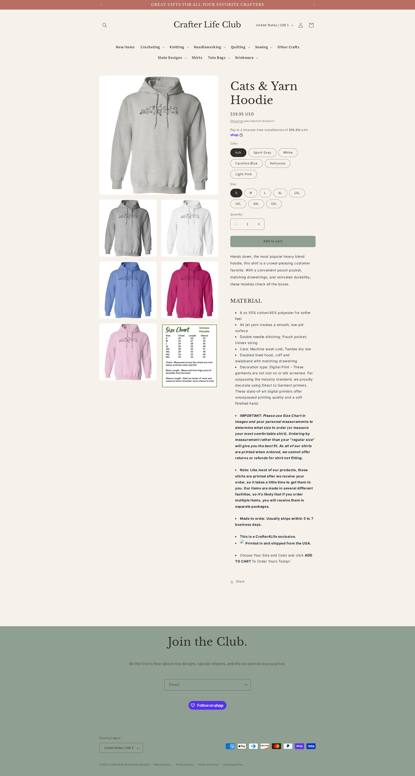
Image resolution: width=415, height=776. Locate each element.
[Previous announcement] (101, 4)
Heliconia (277, 163)
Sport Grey (262, 152)
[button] (104, 25)
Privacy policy (185, 764)
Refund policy (162, 764)
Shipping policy (233, 764)
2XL (297, 193)
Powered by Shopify (137, 765)
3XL (238, 203)
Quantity (236, 214)
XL (280, 193)
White (288, 152)
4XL (256, 203)
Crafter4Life (116, 765)
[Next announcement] (314, 4)
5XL (274, 203)
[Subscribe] (245, 684)
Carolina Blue (246, 163)
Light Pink (243, 174)
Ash (238, 152)
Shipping (236, 121)
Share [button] (240, 581)
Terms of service (208, 764)
